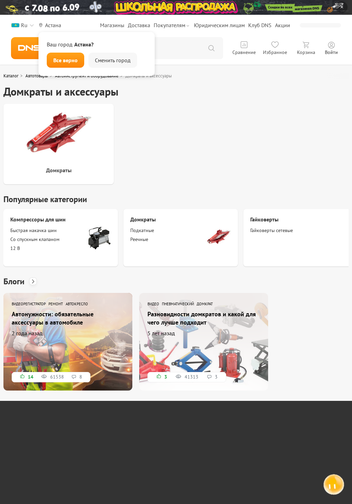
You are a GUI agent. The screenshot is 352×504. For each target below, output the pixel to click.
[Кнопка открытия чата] (333, 486)
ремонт (55, 304)
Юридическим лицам (219, 25)
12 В (15, 248)
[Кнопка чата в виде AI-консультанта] (333, 485)
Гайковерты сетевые (271, 230)
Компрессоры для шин (38, 219)
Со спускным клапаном (34, 239)
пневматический (178, 304)
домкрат (205, 304)
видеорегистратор (29, 304)
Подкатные (142, 230)
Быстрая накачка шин (33, 230)
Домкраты (143, 219)
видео (153, 304)
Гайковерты (264, 219)
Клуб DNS (260, 25)
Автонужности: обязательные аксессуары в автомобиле (53, 318)
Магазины (112, 25)
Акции (282, 25)
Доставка (139, 25)
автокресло (77, 304)
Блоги (14, 281)
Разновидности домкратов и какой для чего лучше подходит (201, 318)
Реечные (139, 239)
